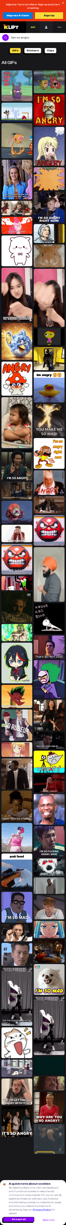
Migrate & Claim (18, 15)
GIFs (15, 50)
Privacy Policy (42, 1209)
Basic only (49, 1220)
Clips (50, 50)
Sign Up (49, 15)
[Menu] (59, 27)
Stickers (33, 50)
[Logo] (11, 27)
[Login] (46, 27)
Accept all (19, 1219)
